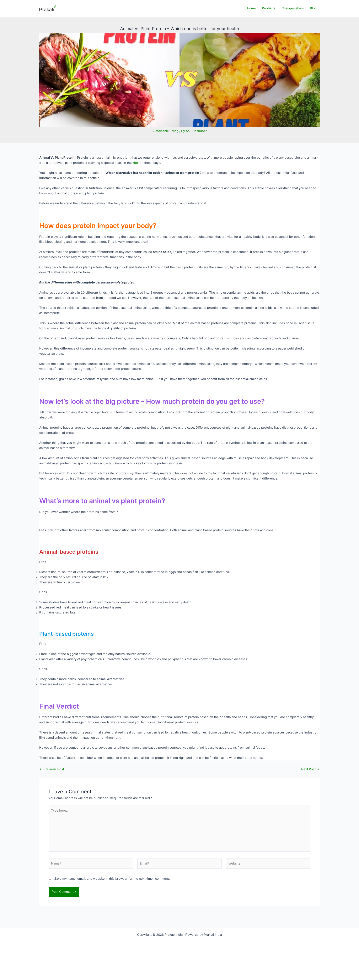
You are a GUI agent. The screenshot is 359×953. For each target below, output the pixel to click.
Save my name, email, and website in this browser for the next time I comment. (112, 879)
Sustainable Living (165, 131)
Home (251, 8)
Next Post (310, 769)
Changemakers (293, 8)
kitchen (138, 163)
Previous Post (52, 769)
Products (268, 8)
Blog (313, 8)
